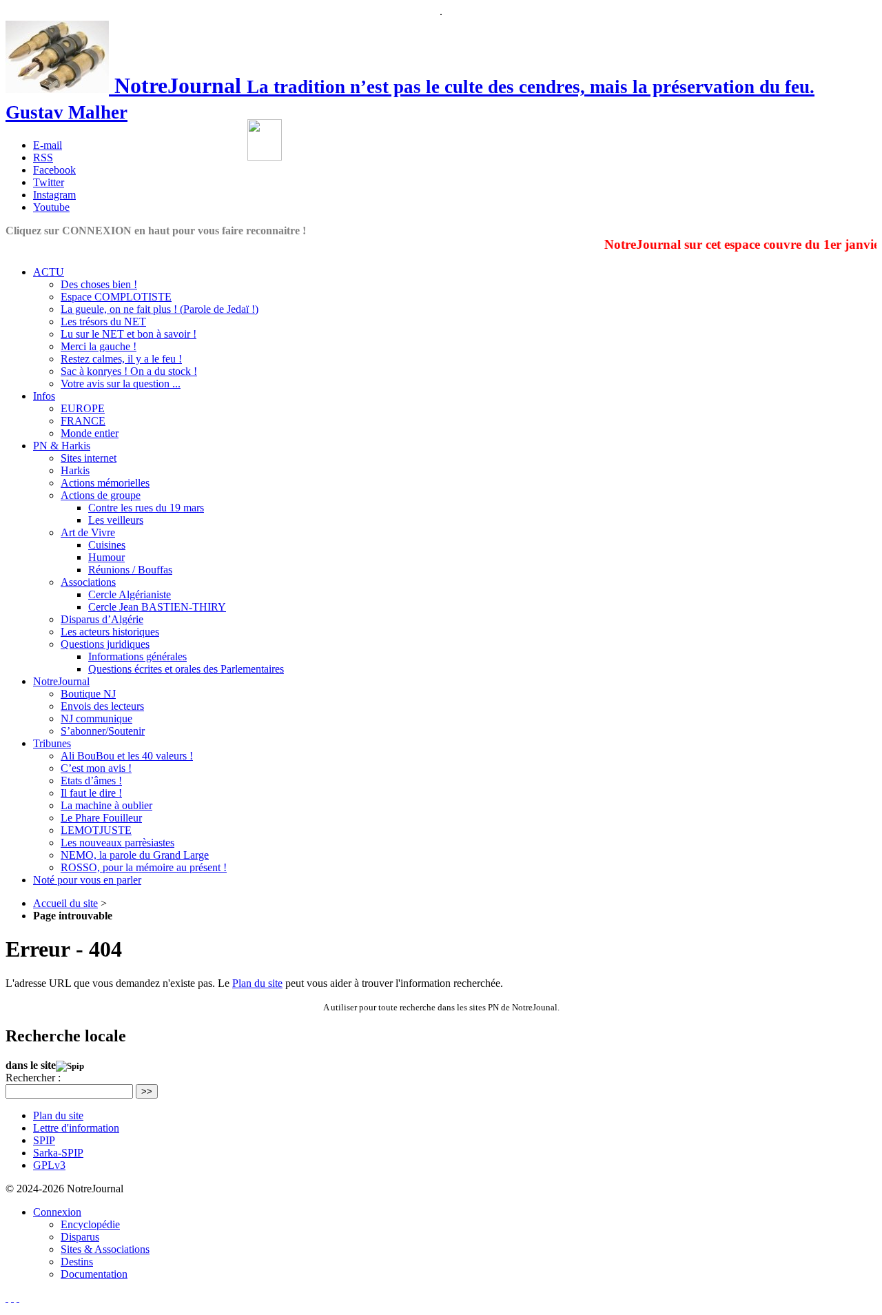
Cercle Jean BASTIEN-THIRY (157, 607)
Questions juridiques (105, 644)
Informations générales (137, 656)
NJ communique (96, 718)
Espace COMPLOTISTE (116, 297)
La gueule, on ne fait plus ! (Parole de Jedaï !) (159, 309)
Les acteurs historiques (110, 632)
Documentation (94, 1274)
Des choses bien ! (99, 284)
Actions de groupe (101, 495)
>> (146, 1091)
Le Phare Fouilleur (101, 818)
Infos (44, 396)
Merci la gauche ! (98, 346)
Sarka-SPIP (58, 1153)
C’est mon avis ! (96, 768)
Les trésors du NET (103, 321)
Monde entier (90, 433)
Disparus (80, 1237)
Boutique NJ (88, 694)
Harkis (75, 470)
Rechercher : (33, 1077)
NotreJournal (61, 681)
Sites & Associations (105, 1249)
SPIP (44, 1140)
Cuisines (106, 545)
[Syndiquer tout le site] (12, 1297)
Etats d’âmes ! (91, 780)
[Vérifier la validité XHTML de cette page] (7, 1297)
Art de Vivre (88, 532)
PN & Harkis (61, 445)
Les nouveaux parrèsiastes (117, 842)
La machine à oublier (106, 805)
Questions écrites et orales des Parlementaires (186, 669)
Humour (106, 557)
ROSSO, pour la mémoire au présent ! (144, 867)
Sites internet (88, 458)
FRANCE (83, 421)
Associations (88, 582)
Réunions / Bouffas (130, 569)
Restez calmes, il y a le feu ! (121, 359)
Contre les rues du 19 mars (146, 507)
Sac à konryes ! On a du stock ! (129, 371)
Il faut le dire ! (91, 793)
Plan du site (257, 983)
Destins (77, 1261)
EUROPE (83, 408)
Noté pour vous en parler (87, 880)
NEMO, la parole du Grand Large (135, 855)
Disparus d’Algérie (102, 619)
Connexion (57, 1212)
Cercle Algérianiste (129, 594)
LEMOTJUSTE (96, 830)
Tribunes (52, 743)
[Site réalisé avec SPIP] (18, 1297)
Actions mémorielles (105, 483)
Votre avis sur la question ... (121, 383)
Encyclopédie (90, 1224)
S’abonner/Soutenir (103, 731)
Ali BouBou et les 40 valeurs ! (127, 756)
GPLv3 (49, 1165)
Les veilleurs (115, 520)
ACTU (48, 272)
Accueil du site (65, 903)
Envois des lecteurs (102, 706)
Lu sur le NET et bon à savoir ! (128, 334)
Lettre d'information (76, 1128)
